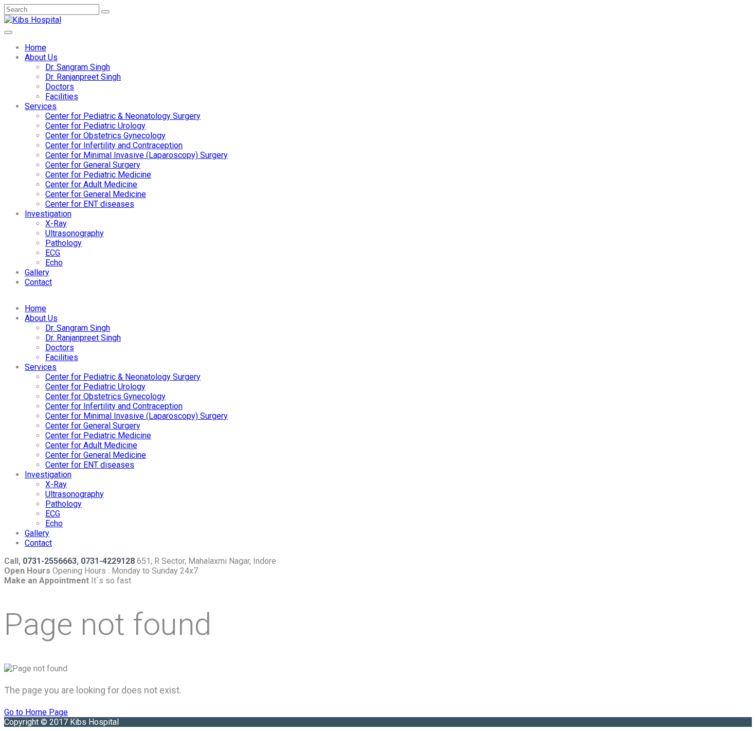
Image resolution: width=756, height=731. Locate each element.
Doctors (59, 87)
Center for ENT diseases (89, 204)
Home (35, 47)
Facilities (61, 96)
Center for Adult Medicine (91, 184)
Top (732, 707)
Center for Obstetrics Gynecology (105, 135)
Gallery (37, 272)
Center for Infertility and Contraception (114, 145)
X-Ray (56, 223)
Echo (54, 263)
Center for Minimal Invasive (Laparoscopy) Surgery (136, 155)
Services (41, 106)
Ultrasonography (74, 233)
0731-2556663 (50, 561)
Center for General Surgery (92, 165)
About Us (41, 57)
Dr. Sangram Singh (77, 67)
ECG (52, 253)
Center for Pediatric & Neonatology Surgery (123, 116)
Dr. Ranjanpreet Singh (83, 77)
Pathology (63, 243)
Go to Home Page (36, 712)
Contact (38, 282)
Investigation (48, 214)
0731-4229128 (108, 561)
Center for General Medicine (95, 194)
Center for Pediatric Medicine (98, 175)
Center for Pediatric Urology (95, 126)
